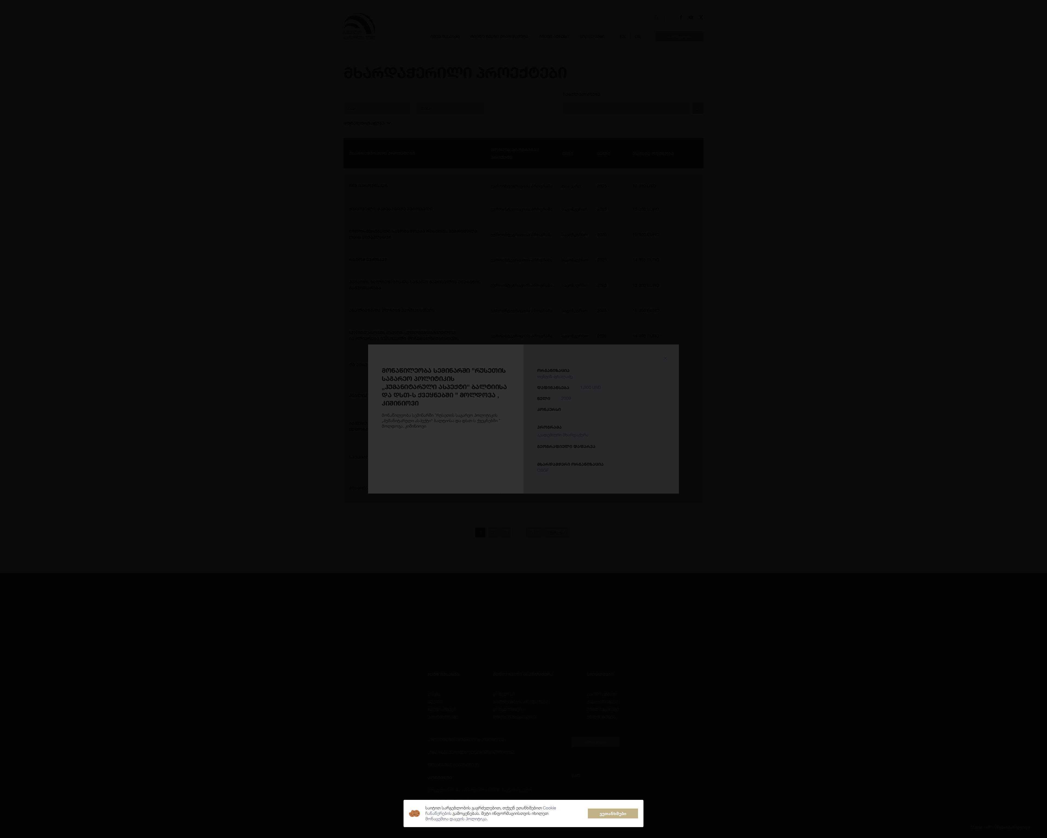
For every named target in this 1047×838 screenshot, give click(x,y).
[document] (523, 419)
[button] (613, 813)
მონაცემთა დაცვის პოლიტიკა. (456, 818)
